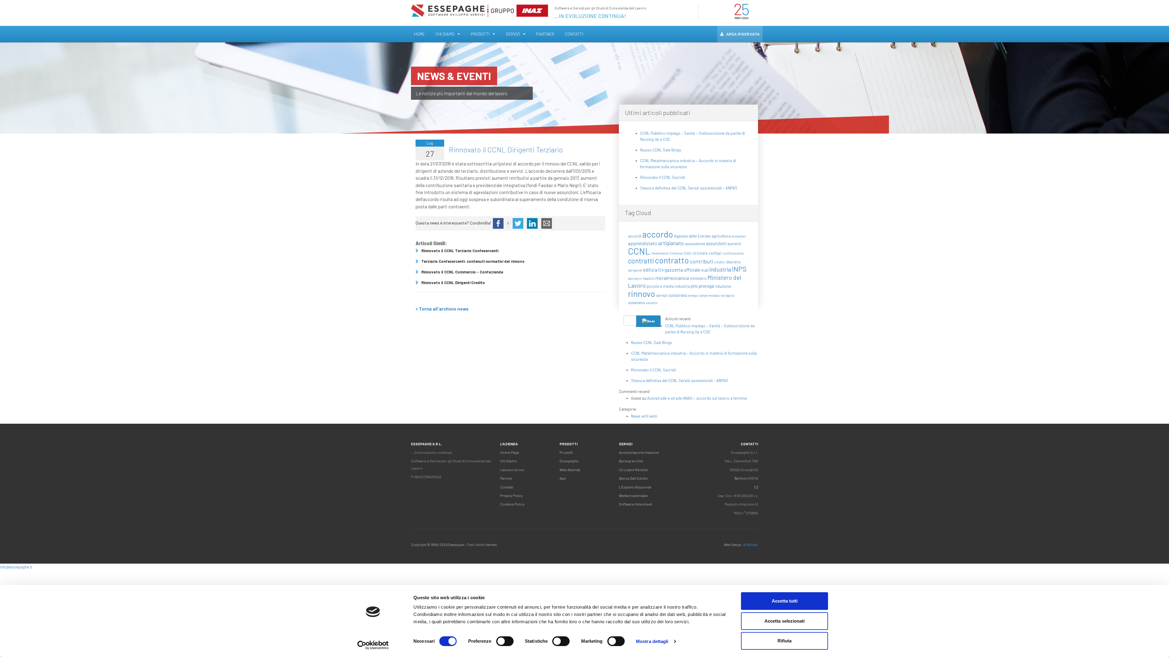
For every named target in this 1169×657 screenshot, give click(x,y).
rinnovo (641, 293)
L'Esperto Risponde (635, 487)
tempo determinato (704, 295)
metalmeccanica (672, 278)
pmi (694, 286)
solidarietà (677, 295)
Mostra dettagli (652, 641)
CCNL (639, 251)
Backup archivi (631, 461)
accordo (657, 234)
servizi (661, 295)
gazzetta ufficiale (682, 270)
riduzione (723, 286)
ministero (698, 278)
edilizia (650, 270)
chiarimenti (660, 253)
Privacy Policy (511, 495)
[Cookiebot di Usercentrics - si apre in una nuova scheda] (373, 645)
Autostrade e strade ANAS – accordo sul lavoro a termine (697, 398)
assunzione (695, 243)
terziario (728, 295)
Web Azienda (570, 470)
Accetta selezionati (784, 621)
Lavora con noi (512, 470)
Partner (545, 33)
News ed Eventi (644, 416)
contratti (641, 260)
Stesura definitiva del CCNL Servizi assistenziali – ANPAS (688, 188)
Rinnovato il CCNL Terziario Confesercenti (459, 250)
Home (419, 33)
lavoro (649, 278)
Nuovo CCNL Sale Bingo (660, 150)
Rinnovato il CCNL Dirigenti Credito (453, 282)
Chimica (676, 253)
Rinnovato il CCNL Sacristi (662, 177)
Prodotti (480, 33)
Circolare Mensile (633, 470)
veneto (652, 303)
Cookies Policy (512, 504)
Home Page (509, 452)
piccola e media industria (668, 286)
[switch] (505, 641)
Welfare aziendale (633, 495)
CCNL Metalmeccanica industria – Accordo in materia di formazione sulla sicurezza (688, 163)
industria (720, 269)
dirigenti (635, 270)
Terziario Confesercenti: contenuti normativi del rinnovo (473, 261)
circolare (700, 253)
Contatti (574, 33)
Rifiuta (785, 640)
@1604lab (750, 545)
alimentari (739, 236)
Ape (563, 478)
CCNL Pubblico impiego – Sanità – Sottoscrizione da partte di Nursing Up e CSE (692, 136)
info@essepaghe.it (16, 567)
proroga (706, 286)
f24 (661, 270)
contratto (672, 260)
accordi (634, 236)
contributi (701, 261)
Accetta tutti (785, 600)
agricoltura (721, 235)
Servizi (513, 33)
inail (704, 270)
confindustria (733, 253)
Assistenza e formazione (639, 452)
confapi (715, 253)
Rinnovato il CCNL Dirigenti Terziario (506, 149)
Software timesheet (635, 504)
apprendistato (642, 243)
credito (719, 262)
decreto (733, 261)
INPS (739, 269)
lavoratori (635, 278)
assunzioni (716, 243)
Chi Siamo (445, 33)
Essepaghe (569, 461)
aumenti (734, 243)
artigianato (671, 243)
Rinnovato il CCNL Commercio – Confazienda (462, 271)
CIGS (687, 253)
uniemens (636, 302)
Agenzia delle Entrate (692, 235)
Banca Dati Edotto (633, 478)
